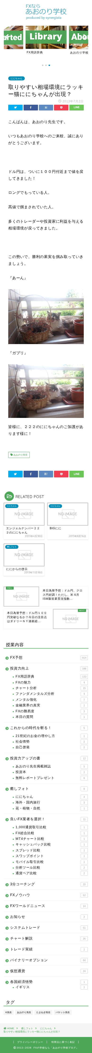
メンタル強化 (50, 699)
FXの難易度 (50, 711)
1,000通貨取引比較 (50, 827)
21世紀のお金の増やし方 (50, 736)
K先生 (8, 1012)
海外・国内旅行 (50, 802)
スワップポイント (50, 856)
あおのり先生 (20, 455)
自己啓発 (50, 747)
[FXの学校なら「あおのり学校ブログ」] (46, 17)
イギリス (50, 987)
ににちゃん (16, 78)
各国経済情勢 (47, 982)
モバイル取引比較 (50, 862)
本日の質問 (50, 717)
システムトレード (48, 927)
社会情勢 (50, 741)
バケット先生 (63, 1012)
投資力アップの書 (48, 758)
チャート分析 (51, 688)
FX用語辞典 (51, 676)
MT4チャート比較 (50, 839)
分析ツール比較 (50, 867)
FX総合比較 (50, 833)
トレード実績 (47, 949)
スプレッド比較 (50, 850)
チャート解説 (48, 938)
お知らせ (47, 917)
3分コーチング (48, 884)
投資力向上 (48, 668)
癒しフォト (47, 789)
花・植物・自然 (50, 808)
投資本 (50, 772)
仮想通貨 (48, 971)
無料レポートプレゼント (50, 778)
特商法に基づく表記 (63, 1042)
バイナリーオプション (48, 960)
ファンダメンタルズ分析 (50, 693)
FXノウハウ (48, 895)
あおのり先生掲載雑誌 (50, 766)
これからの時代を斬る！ (47, 728)
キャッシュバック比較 (50, 844)
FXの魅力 (50, 682)
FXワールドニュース (48, 906)
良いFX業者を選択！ (48, 819)
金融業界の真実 (50, 705)
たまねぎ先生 (43, 1012)
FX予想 (48, 657)
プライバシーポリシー (30, 1042)
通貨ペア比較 (50, 873)
